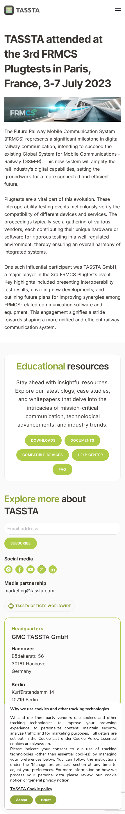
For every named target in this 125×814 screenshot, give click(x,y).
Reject (46, 799)
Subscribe (20, 543)
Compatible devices (42, 455)
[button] (118, 10)
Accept (21, 799)
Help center (90, 455)
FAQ (62, 469)
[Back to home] (22, 10)
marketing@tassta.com (29, 590)
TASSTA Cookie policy (31, 789)
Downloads (43, 440)
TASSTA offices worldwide (43, 606)
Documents (82, 440)
